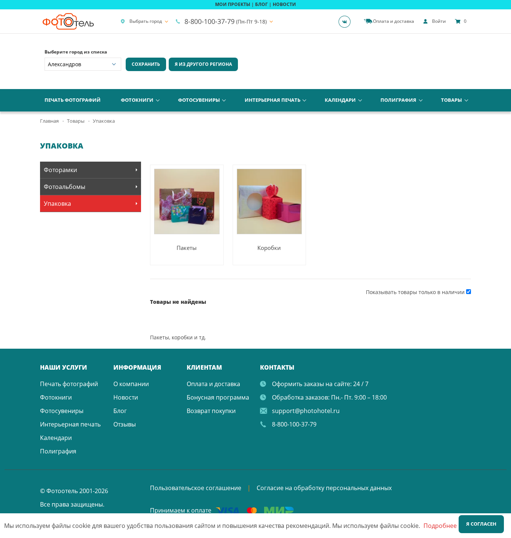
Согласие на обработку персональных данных (324, 488)
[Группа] (346, 21)
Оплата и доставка (213, 384)
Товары (451, 100)
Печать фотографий (73, 100)
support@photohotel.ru (306, 411)
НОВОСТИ (284, 4)
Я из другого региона (203, 64)
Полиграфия (398, 100)
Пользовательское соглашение (195, 488)
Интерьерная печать (272, 100)
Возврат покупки (211, 411)
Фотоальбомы (64, 187)
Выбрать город (145, 21)
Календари (340, 100)
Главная (49, 120)
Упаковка (57, 203)
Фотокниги (137, 100)
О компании (131, 384)
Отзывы (124, 424)
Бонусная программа (218, 397)
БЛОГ (261, 4)
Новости (125, 397)
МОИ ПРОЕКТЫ (232, 4)
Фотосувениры (199, 100)
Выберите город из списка (76, 52)
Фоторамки (60, 170)
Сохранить (146, 64)
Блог (120, 411)
